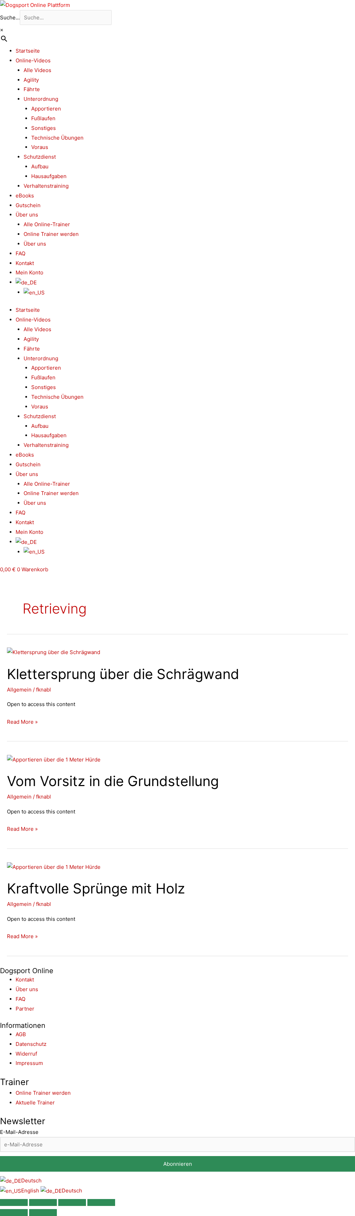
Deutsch (31, 1180)
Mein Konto (29, 272)
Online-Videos (33, 60)
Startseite (28, 50)
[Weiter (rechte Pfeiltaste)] (43, 1212)
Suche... (10, 17)
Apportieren (46, 108)
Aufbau (40, 166)
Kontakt (25, 263)
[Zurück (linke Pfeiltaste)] (14, 1212)
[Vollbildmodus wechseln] (43, 1202)
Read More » (22, 721)
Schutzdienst (40, 156)
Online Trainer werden (51, 234)
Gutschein (28, 205)
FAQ (20, 253)
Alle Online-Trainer (47, 224)
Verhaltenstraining (46, 186)
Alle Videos (37, 70)
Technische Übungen (57, 137)
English (31, 1190)
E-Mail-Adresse (19, 1132)
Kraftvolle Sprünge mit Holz (96, 888)
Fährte (32, 89)
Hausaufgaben (49, 176)
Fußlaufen (43, 118)
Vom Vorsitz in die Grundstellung (113, 781)
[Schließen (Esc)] (101, 1202)
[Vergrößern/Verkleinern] (14, 1202)
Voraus (39, 147)
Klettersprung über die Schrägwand (123, 674)
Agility (31, 80)
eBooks (25, 195)
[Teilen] (72, 1202)
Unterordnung (41, 99)
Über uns (27, 214)
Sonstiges (43, 128)
